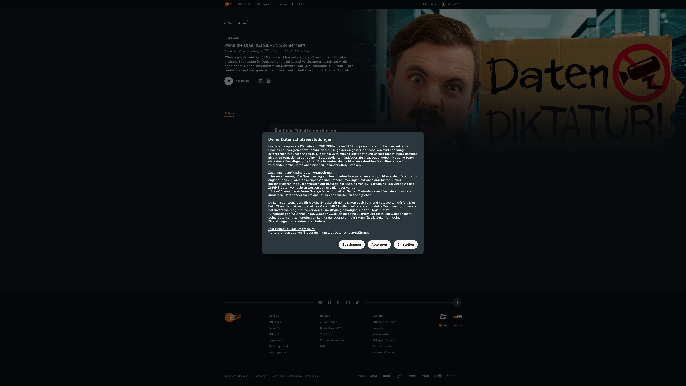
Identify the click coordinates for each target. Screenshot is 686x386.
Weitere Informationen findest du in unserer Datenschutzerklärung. (318, 232)
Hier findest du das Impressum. (291, 229)
